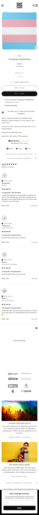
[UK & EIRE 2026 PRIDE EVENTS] (19, 411)
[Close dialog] (35, 492)
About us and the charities (19, 483)
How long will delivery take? (19, 154)
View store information (11, 105)
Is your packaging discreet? (19, 158)
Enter (19, 508)
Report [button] (3, 205)
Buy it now (19, 93)
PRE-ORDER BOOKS (19, 476)
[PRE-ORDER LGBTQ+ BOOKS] (19, 452)
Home (19, 56)
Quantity (19, 73)
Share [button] (7, 205)
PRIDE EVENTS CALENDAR (19, 437)
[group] (19, 164)
